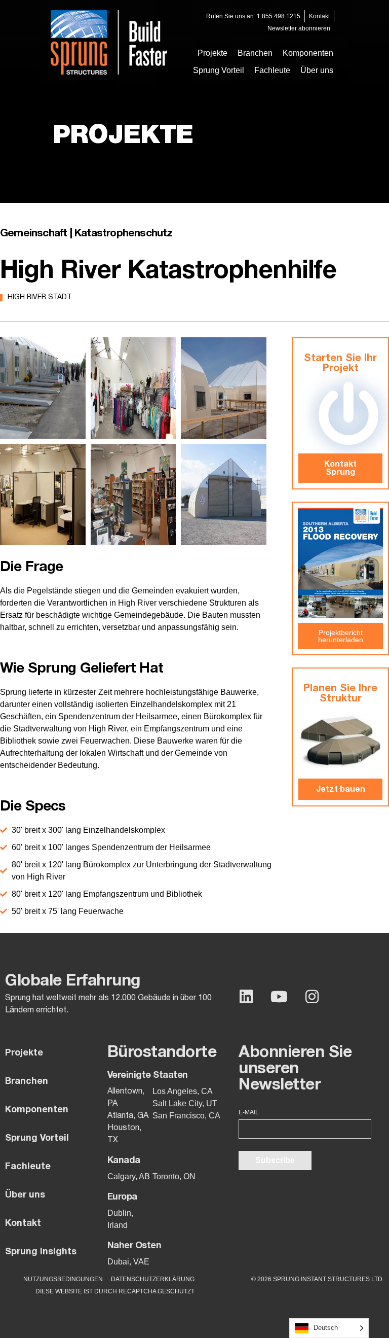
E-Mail (249, 1112)
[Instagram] (312, 996)
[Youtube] (279, 996)
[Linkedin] (246, 996)
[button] (255, 53)
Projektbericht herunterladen (340, 636)
